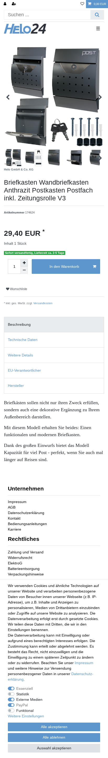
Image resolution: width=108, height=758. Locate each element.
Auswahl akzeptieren (54, 748)
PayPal (22, 705)
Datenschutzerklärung (26, 513)
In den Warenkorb (64, 266)
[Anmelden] (5, 4)
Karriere (14, 529)
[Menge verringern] (24, 270)
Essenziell (24, 688)
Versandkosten (42, 303)
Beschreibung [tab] (19, 324)
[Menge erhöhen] (24, 262)
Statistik (22, 694)
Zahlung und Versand (26, 552)
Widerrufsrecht (20, 558)
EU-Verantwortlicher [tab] (24, 370)
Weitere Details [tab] (20, 355)
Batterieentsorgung (24, 569)
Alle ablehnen (54, 737)
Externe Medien (29, 699)
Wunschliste (18, 289)
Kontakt (14, 518)
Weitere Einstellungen (26, 716)
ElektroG (15, 563)
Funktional (25, 710)
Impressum (17, 502)
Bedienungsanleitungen (27, 524)
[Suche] (97, 14)
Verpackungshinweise (26, 574)
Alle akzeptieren (54, 727)
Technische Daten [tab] (22, 340)
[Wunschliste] (82, 4)
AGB (11, 507)
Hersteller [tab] (16, 385)
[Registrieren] (14, 4)
